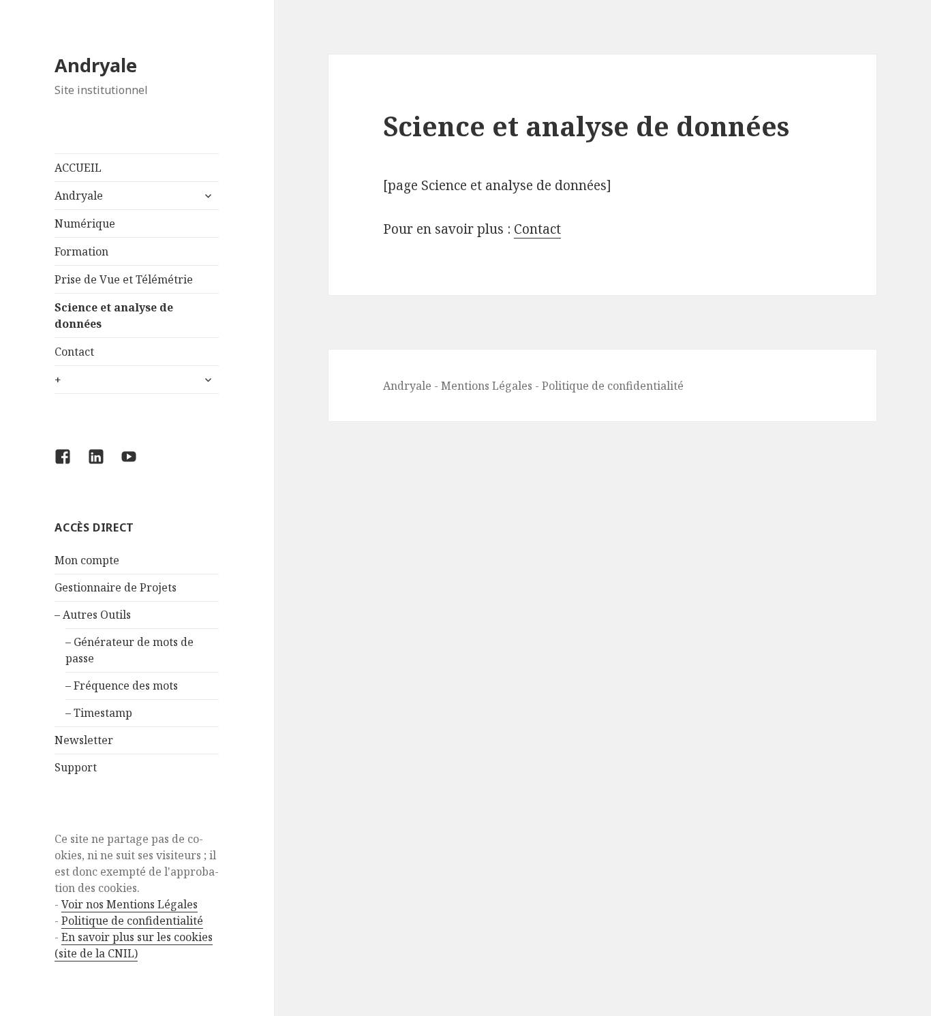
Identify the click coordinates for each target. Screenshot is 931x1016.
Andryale (96, 65)
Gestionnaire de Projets (116, 587)
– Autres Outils (93, 614)
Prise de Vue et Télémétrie (124, 279)
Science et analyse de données (114, 315)
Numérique (85, 223)
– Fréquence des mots (121, 685)
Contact (74, 351)
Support (76, 767)
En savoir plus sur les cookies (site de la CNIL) (134, 945)
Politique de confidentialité (132, 920)
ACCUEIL (78, 167)
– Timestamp (98, 712)
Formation (81, 251)
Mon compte (87, 560)
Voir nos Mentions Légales (129, 904)
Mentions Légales (486, 385)
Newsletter (84, 740)
